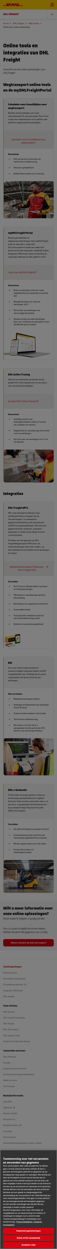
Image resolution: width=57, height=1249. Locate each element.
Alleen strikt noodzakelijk (28, 1238)
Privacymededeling (24, 1222)
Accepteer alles (29, 1245)
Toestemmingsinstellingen (28, 1231)
